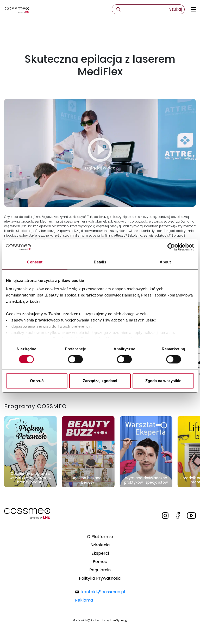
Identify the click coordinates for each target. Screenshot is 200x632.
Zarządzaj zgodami (100, 381)
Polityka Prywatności (100, 578)
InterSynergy (118, 620)
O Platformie (100, 537)
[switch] (75, 359)
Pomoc (100, 562)
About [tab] (165, 262)
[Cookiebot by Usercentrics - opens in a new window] (171, 247)
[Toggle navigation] (193, 9)
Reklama (84, 600)
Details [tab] (100, 262)
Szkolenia (100, 545)
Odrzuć (36, 381)
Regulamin (100, 570)
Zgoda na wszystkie (163, 381)
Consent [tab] (34, 262)
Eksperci (100, 553)
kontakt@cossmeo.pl (103, 592)
